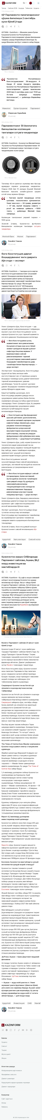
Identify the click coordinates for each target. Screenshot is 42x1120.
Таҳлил (4, 1050)
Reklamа (5, 1107)
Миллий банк (8, 237)
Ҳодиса (36, 8)
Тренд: (4, 8)
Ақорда (21, 8)
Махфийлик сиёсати (9, 1074)
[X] (18, 26)
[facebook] (15, 1030)
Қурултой (6, 539)
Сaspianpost (6, 702)
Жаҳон (4, 1058)
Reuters (10, 665)
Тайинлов (28, 8)
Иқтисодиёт (6, 1054)
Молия (20, 237)
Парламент (35, 108)
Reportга (5, 845)
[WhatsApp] (7, 26)
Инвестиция (19, 1003)
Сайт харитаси (7, 1099)
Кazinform (24, 605)
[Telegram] (10, 26)
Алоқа (4, 1103)
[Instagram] (3, 26)
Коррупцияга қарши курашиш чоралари (16, 1083)
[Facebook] (14, 26)
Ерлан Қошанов (20, 108)
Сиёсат (4, 1046)
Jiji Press (15, 976)
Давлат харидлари (8, 1087)
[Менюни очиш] (38, 3)
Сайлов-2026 (12, 8)
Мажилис (6, 108)
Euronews (5, 889)
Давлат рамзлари (8, 1079)
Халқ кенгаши (20, 539)
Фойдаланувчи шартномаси (12, 1070)
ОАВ (30, 1003)
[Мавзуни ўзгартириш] (32, 3)
